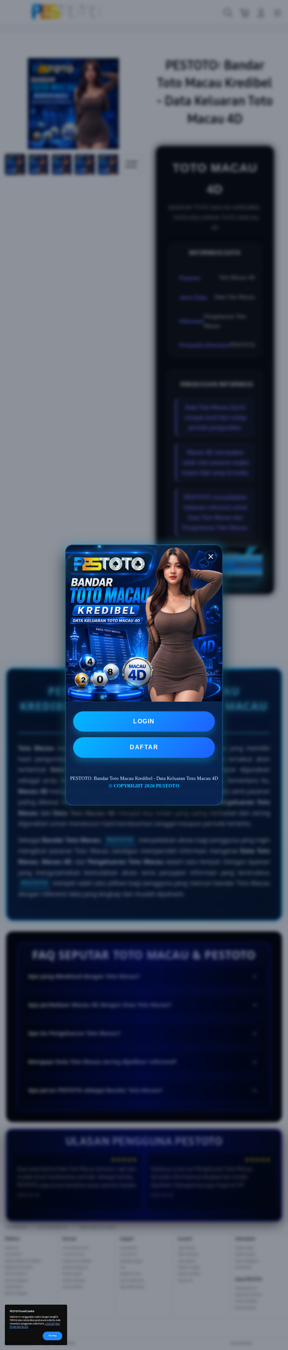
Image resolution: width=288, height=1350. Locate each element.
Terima (52, 1335)
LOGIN (144, 721)
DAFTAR (144, 747)
